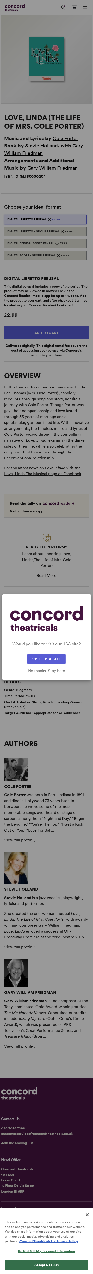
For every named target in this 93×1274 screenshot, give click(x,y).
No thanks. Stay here (46, 671)
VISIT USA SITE (46, 659)
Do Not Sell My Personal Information (46, 1251)
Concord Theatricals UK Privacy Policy (48, 1241)
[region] (46, 1241)
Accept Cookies (46, 1265)
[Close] (87, 1214)
